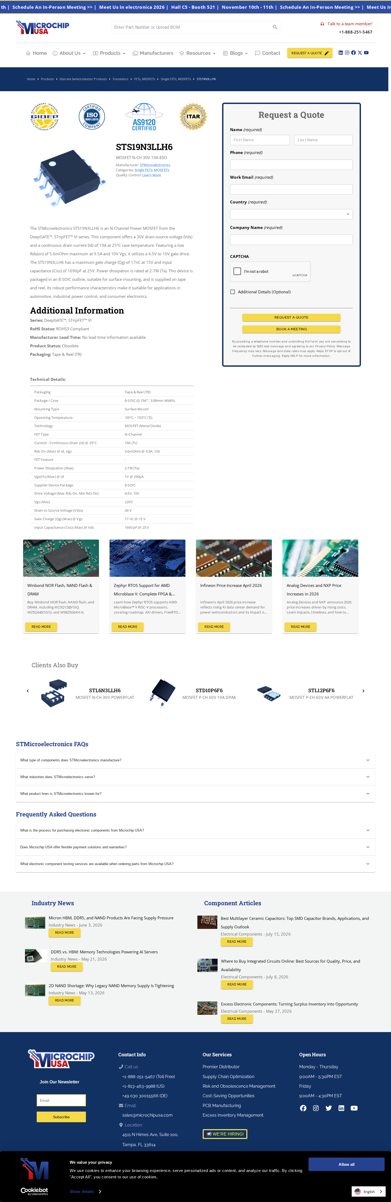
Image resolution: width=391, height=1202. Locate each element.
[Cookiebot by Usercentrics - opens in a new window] (34, 1192)
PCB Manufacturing (222, 1105)
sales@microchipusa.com (147, 1115)
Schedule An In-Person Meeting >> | (73, 7)
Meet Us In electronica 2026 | (152, 7)
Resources (198, 53)
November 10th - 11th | (268, 7)
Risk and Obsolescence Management (239, 1086)
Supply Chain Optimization (228, 1076)
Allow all (347, 1164)
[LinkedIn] (340, 52)
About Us (70, 53)
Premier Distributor (221, 1066)
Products (110, 53)
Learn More (151, 175)
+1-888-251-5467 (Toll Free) (148, 1076)
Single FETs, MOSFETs (152, 170)
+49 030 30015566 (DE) (144, 1095)
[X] (359, 52)
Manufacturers (156, 53)
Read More (41, 627)
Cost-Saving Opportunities (229, 1095)
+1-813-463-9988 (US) (143, 1086)
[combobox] (291, 214)
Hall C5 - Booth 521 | (214, 7)
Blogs (236, 53)
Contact (271, 53)
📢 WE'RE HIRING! (225, 1134)
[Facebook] (353, 52)
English (369, 1191)
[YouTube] (366, 52)
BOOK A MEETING (291, 329)
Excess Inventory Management (233, 1115)
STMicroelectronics (155, 164)
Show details (82, 1191)
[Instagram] (347, 52)
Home (40, 53)
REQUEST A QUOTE (307, 53)
